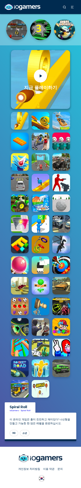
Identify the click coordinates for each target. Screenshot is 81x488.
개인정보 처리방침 (29, 469)
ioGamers (14, 410)
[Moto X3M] (40, 29)
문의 (60, 469)
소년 (24, 433)
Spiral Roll (26, 410)
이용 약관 (48, 469)
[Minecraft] (64, 29)
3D (14, 433)
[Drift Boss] (16, 29)
